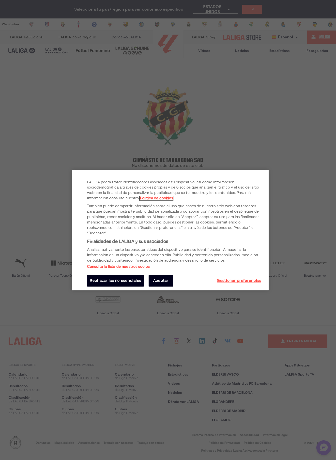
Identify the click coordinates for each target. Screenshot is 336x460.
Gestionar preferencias (239, 281)
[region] (170, 230)
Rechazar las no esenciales (115, 281)
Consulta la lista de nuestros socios (118, 267)
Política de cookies (156, 198)
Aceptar (160, 281)
